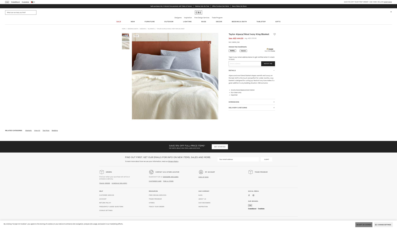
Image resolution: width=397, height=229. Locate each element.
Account (102, 199)
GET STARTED (220, 147)
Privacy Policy (173, 161)
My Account (210, 172)
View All (37, 130)
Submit (266, 159)
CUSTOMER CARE (155, 181)
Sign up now (203, 177)
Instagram (253, 195)
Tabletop (261, 22)
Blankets (28, 130)
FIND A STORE (168, 181)
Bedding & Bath (239, 22)
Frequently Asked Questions (111, 206)
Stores (152, 203)
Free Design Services (201, 17)
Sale (119, 22)
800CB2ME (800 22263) (170, 177)
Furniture (150, 22)
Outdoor (168, 22)
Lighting (187, 22)
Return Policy (105, 203)
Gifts (278, 22)
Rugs (203, 22)
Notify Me (268, 63)
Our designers (204, 203)
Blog (200, 195)
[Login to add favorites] (274, 34)
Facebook (249, 195)
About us (202, 199)
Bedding (55, 130)
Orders (109, 172)
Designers (178, 17)
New (133, 22)
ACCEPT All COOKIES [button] (363, 225)
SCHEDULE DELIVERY (119, 183)
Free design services (157, 195)
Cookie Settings (106, 210)
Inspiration (188, 17)
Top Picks (46, 130)
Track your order (156, 206)
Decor (219, 22)
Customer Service (106, 195)
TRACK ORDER (104, 183)
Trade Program (217, 17)
